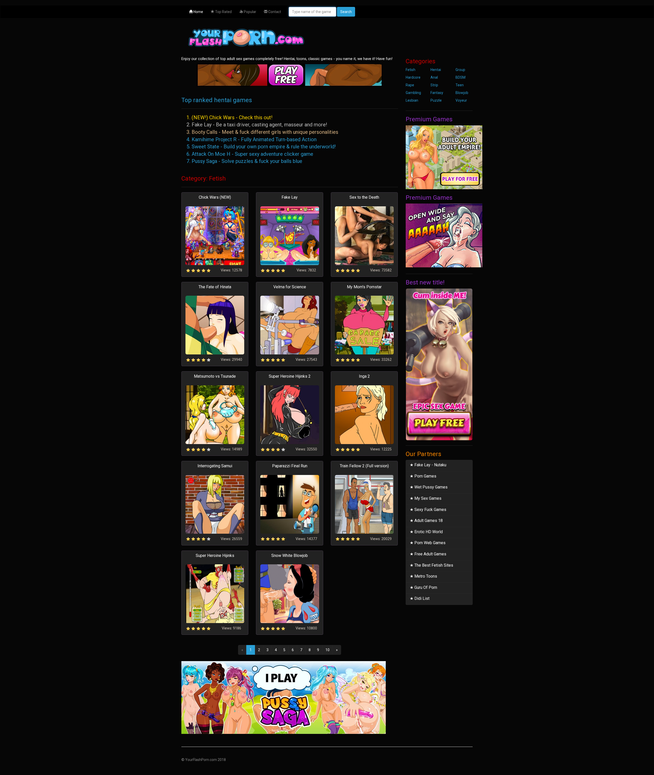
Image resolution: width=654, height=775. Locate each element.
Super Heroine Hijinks (215, 555)
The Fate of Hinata (214, 286)
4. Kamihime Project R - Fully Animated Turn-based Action (251, 139)
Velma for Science (289, 286)
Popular (249, 12)
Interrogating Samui (214, 465)
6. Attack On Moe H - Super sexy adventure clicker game (249, 154)
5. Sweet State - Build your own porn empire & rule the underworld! (261, 147)
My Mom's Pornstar (364, 286)
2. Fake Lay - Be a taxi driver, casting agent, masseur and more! (256, 125)
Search (346, 12)
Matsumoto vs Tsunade (215, 376)
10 (327, 650)
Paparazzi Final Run (289, 465)
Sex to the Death (364, 197)
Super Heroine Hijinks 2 (290, 376)
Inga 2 (364, 376)
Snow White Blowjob (289, 555)
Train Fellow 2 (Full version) (364, 465)
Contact (274, 12)
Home (198, 12)
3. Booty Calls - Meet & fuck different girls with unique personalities (262, 132)
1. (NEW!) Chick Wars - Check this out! (229, 117)
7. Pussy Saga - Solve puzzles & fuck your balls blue (244, 161)
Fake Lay (290, 197)
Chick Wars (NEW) (215, 197)
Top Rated (223, 12)
